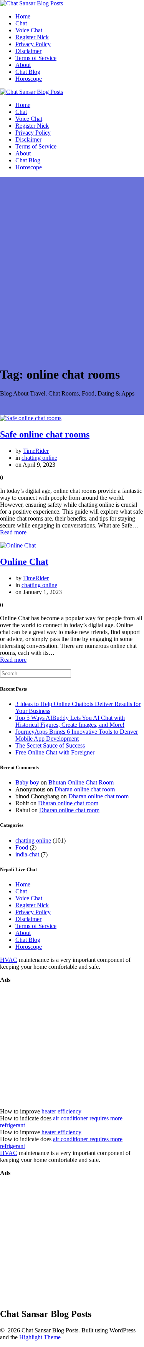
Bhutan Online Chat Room (81, 782)
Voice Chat (28, 30)
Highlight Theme (40, 1337)
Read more (13, 532)
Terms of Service (35, 58)
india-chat (27, 854)
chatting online (39, 457)
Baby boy (27, 782)
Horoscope (28, 78)
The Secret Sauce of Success (50, 745)
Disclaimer (28, 51)
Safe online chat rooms (44, 434)
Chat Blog (27, 71)
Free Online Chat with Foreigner (54, 752)
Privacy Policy (33, 44)
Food (21, 847)
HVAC (8, 959)
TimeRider (36, 450)
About (23, 65)
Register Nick (32, 37)
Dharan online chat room (85, 789)
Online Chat (24, 562)
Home (22, 16)
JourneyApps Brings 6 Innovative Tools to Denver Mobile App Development (76, 735)
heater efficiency (61, 1111)
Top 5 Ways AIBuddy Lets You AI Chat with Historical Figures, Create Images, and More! (70, 721)
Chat (21, 23)
